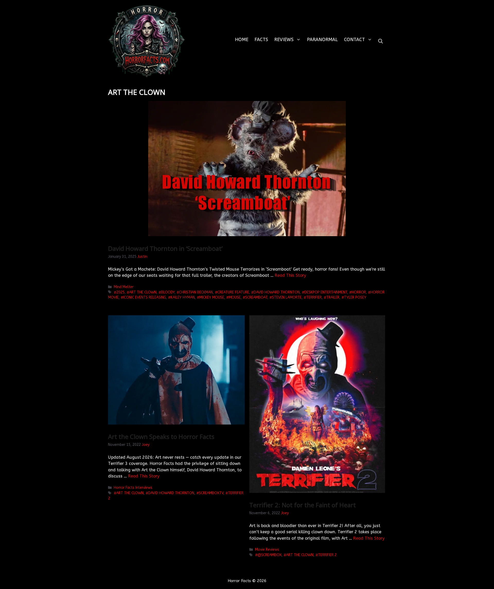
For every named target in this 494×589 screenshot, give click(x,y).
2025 (120, 292)
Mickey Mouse (211, 297)
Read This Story (290, 275)
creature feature (233, 292)
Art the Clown (142, 292)
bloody (167, 292)
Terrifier (314, 297)
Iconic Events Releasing (144, 297)
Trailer (332, 297)
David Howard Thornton (277, 292)
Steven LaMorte (287, 297)
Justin (142, 256)
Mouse (235, 297)
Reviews (284, 39)
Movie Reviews (267, 549)
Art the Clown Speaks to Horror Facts (161, 436)
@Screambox (269, 555)
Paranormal (322, 39)
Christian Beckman (196, 292)
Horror (359, 292)
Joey (145, 445)
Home (241, 39)
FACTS (261, 39)
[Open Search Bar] (380, 41)
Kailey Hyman (183, 297)
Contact (354, 39)
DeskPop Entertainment (325, 292)
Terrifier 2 (327, 555)
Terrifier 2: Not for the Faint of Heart (302, 505)
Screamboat (256, 297)
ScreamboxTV (211, 493)
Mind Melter (124, 287)
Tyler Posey (355, 297)
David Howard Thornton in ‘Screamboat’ (165, 248)
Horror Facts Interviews (133, 487)
